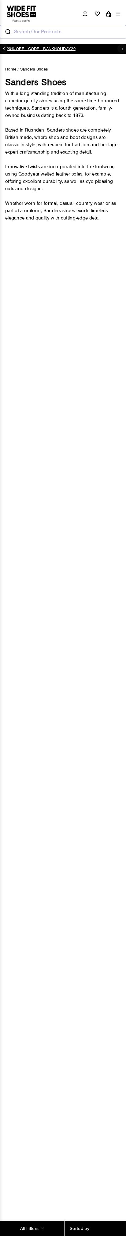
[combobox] (63, 31)
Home (10, 69)
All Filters (29, 1228)
